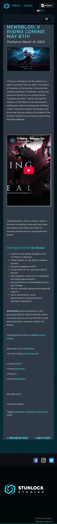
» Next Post (42, 438)
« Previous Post (17, 438)
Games (28, 5)
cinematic (19, 412)
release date (41, 412)
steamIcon (46, 6)
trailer (9, 415)
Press (16, 5)
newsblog (29, 412)
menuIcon (6, 5)
